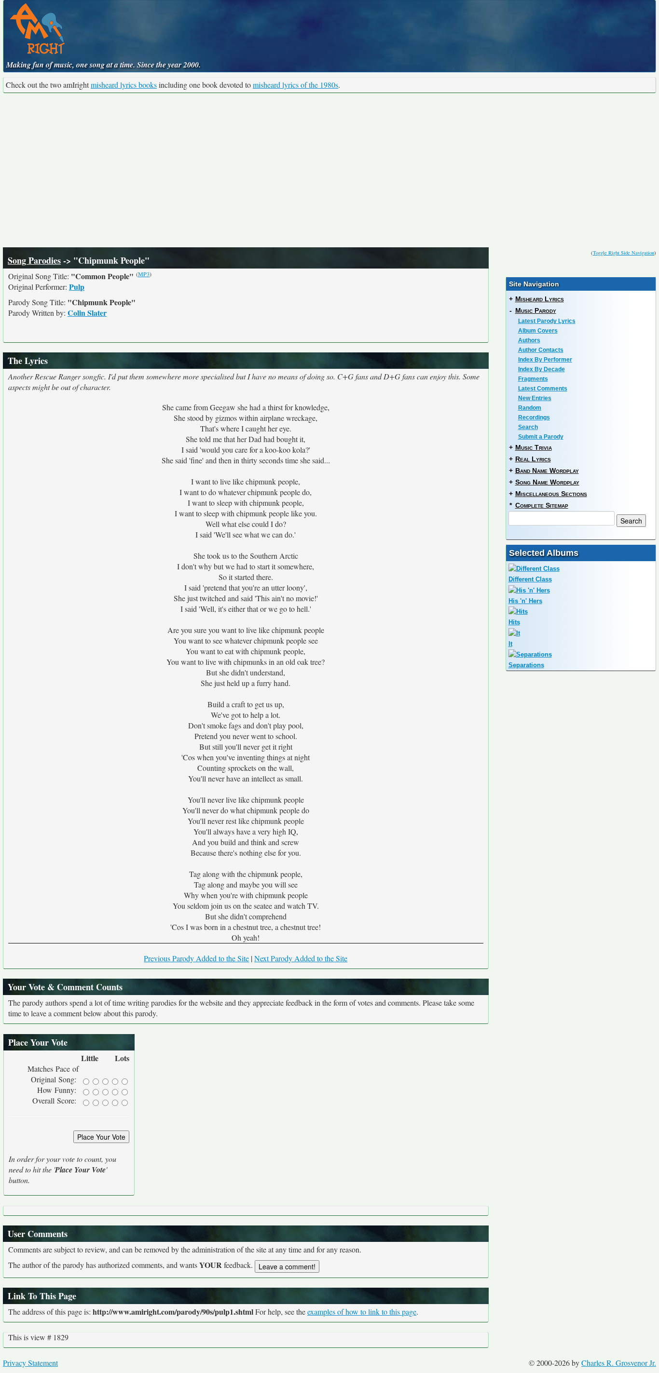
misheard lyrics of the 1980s (295, 85)
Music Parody (535, 310)
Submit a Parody (540, 436)
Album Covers (538, 330)
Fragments (533, 379)
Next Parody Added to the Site (300, 958)
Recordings (534, 417)
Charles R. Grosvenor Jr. (618, 1363)
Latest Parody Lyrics (547, 321)
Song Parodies (34, 260)
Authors (529, 340)
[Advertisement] (329, 170)
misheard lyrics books (124, 85)
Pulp (76, 286)
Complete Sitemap (541, 505)
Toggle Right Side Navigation (623, 252)
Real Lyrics (533, 459)
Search (528, 427)
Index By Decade (541, 369)
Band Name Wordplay (547, 470)
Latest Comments (542, 388)
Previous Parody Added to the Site (196, 958)
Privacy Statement (30, 1363)
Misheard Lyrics (539, 299)
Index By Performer (545, 359)
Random (529, 407)
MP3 (144, 274)
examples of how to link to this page (361, 1311)
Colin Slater (87, 312)
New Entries (534, 398)
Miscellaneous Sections (551, 494)
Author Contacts (540, 350)
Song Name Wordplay (547, 482)
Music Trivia (533, 447)
